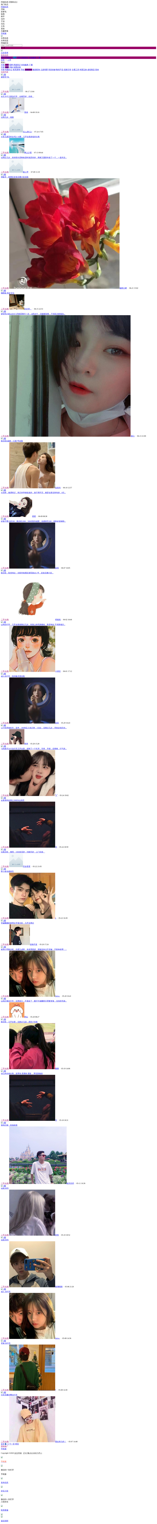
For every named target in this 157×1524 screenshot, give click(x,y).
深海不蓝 (33, 944)
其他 (97, 70)
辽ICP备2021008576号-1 (32, 1453)
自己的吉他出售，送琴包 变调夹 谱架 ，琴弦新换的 (22, 1073)
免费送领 (17, 67)
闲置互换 (83, 70)
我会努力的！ (60, 1442)
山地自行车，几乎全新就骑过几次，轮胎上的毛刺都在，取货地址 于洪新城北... (33, 625)
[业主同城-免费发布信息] (2, 36)
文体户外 (28, 70)
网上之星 (28, 153)
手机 (22, 70)
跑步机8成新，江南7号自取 (12, 441)
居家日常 (67, 70)
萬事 (57, 1069)
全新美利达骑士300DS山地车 (12, 800)
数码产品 (59, 70)
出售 (7, 67)
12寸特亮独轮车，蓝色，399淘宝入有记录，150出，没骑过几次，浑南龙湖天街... (34, 728)
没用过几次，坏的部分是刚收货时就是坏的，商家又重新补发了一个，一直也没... (34, 158)
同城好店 (8, 58)
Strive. (57, 996)
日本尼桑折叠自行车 (9, 1395)
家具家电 (16, 70)
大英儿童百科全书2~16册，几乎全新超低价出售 (20, 137)
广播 (38, 58)
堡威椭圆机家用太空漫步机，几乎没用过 (17, 923)
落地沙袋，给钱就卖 (9, 1125)
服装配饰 (36, 70)
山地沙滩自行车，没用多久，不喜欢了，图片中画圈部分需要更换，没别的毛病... (34, 1001)
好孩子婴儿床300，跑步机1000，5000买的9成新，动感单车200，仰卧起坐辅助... (33, 521)
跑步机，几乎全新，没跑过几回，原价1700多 (19, 1022)
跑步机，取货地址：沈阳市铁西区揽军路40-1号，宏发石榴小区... (27, 573)
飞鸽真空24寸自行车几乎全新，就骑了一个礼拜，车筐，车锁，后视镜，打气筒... (34, 749)
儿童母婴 (44, 70)
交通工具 (75, 70)
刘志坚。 (28, 309)
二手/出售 (5, 91)
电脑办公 (8, 70)
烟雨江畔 (123, 288)
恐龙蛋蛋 (26, 866)
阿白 (26, 1017)
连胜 (57, 1235)
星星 (34, 516)
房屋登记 (25, 58)
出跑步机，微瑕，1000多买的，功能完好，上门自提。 (23, 852)
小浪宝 (58, 671)
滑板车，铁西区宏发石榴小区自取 (15, 177)
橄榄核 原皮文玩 (7, 293)
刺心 (133, 436)
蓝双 (57, 568)
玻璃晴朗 (59, 1287)
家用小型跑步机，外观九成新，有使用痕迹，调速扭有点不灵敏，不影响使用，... (34, 949)
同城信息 (4, 7)
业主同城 (18, 1453)
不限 (3, 65)
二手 (15, 58)
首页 (3, 58)
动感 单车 (5, 1188)
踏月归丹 (70, 1183)
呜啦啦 (58, 620)
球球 (26, 744)
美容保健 (52, 70)
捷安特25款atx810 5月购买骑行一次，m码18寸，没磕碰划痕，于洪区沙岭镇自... (33, 314)
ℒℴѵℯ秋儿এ (27, 132)
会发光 (58, 488)
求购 (11, 67)
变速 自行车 (6, 1343)
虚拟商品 (91, 70)
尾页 (17, 1444)
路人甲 (26, 172)
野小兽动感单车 (7, 871)
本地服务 (32, 58)
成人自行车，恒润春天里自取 (13, 676)
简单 (26, 112)
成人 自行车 (6, 1292)
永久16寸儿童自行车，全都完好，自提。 (17, 96)
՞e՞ (56, 795)
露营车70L (5, 77)
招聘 (19, 58)
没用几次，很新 (7, 117)
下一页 (12, 1444)
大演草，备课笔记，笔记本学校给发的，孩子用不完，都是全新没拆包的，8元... (33, 493)
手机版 (3, 33)
